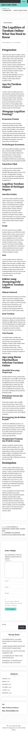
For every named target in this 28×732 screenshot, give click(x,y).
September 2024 (6, 693)
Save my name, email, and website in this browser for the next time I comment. (13, 603)
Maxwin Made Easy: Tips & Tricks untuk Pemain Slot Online (13, 652)
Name (7, 581)
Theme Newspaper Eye (9, 728)
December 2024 (6, 684)
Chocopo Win (9, 5)
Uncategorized (7, 22)
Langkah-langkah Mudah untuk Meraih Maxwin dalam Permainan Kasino (13, 647)
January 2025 (5, 681)
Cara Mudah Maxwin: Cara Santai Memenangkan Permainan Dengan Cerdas (12, 641)
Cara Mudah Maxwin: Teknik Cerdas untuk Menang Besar (12, 657)
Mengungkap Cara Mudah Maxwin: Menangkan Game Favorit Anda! (12, 661)
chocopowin (17, 42)
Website (7, 593)
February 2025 (6, 678)
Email (7, 587)
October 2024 (6, 690)
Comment (8, 561)
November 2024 (6, 687)
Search (4, 624)
